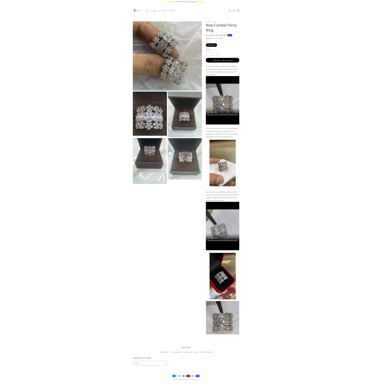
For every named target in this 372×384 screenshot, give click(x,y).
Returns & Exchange (206, 352)
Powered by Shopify (193, 379)
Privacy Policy (164, 352)
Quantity (208, 49)
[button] (230, 11)
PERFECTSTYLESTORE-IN (183, 379)
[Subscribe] (165, 363)
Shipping (208, 38)
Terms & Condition (175, 352)
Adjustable (211, 45)
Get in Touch (194, 352)
